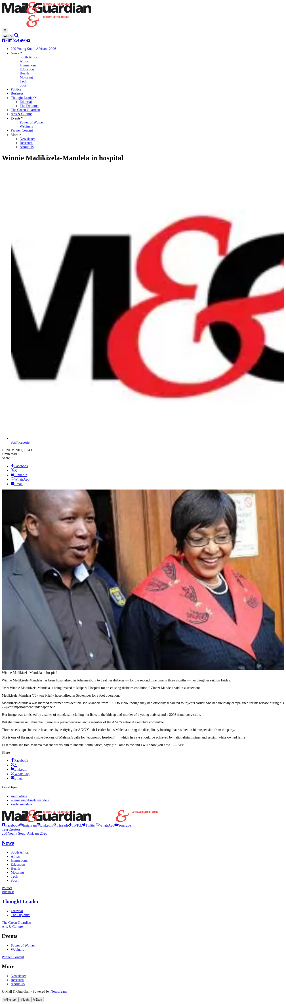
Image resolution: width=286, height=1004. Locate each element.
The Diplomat (20, 915)
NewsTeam (58, 991)
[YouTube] (28, 41)
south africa (19, 796)
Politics (7, 888)
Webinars (17, 949)
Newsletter (18, 976)
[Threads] (14, 41)
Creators (14, 829)
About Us (18, 984)
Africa (15, 856)
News (8, 843)
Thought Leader (20, 901)
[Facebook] (3, 41)
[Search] (16, 36)
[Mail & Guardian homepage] (143, 15)
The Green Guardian (16, 922)
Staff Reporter (21, 442)
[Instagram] (7, 41)
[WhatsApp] (25, 41)
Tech (14, 876)
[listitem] (10, 825)
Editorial (17, 911)
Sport (14, 880)
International (19, 860)
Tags (5, 829)
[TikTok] (18, 41)
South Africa (20, 852)
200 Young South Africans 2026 (24, 833)
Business (8, 892)
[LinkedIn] (11, 41)
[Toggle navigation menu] (5, 30)
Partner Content (13, 957)
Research (17, 980)
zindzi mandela (21, 804)
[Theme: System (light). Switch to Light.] (8, 36)
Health (15, 868)
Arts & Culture (12, 926)
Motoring (17, 872)
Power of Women (23, 945)
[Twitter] (21, 41)
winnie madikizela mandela (30, 800)
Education (18, 864)
